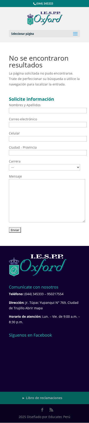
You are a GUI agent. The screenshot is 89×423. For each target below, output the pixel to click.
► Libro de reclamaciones (42, 398)
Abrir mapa (34, 308)
